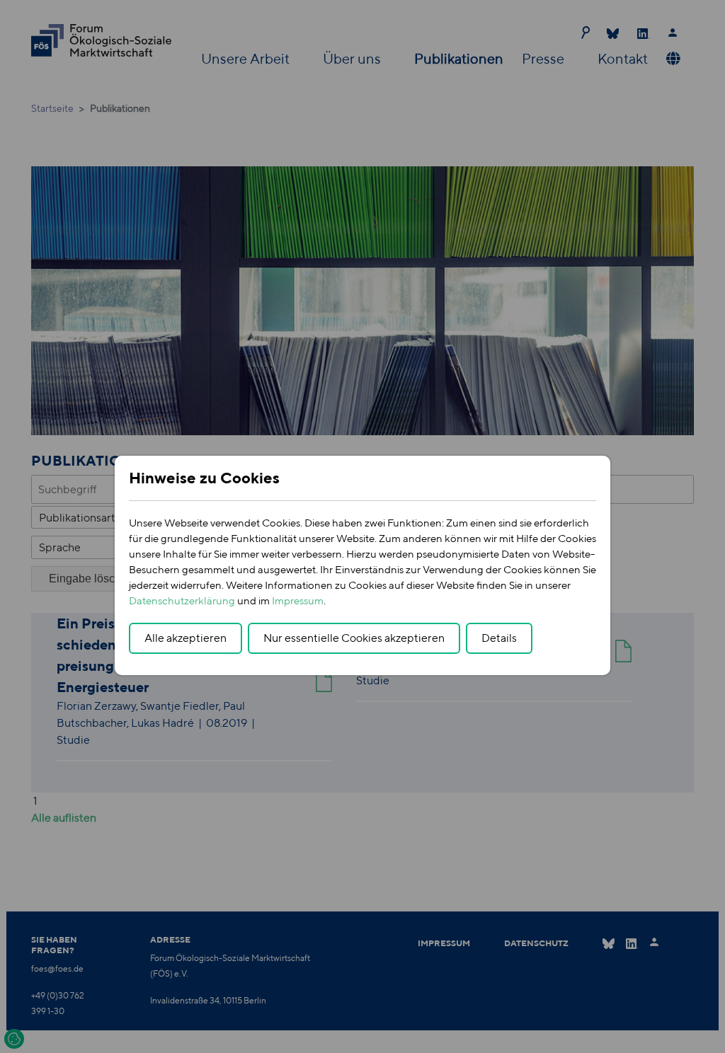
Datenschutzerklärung (182, 600)
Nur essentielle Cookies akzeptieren (354, 638)
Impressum (298, 600)
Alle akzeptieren (185, 638)
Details (499, 638)
